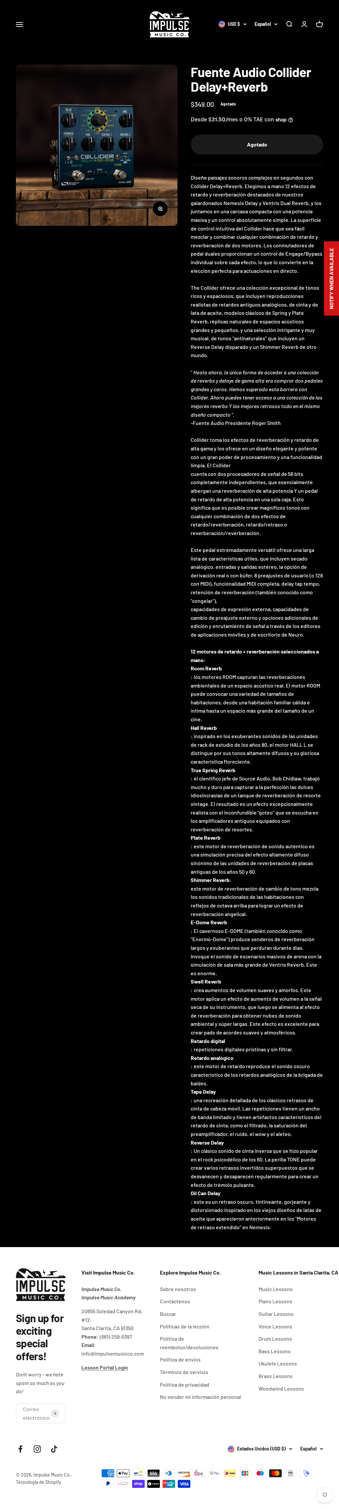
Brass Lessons (276, 1376)
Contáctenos (175, 1301)
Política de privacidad (184, 1384)
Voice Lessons (275, 1326)
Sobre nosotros (178, 1289)
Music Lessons (276, 1289)
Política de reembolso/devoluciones (189, 1342)
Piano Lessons (275, 1301)
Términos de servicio (184, 1372)
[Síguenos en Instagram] (37, 1449)
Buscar (168, 1314)
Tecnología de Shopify (38, 1482)
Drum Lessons (275, 1338)
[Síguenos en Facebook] (20, 1449)
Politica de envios (180, 1359)
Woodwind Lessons (281, 1388)
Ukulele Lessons (278, 1363)
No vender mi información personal (200, 1397)
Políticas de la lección (185, 1326)
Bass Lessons (275, 1351)
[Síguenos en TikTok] (54, 1449)
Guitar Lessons (276, 1314)
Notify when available (331, 278)
